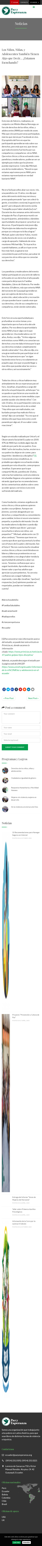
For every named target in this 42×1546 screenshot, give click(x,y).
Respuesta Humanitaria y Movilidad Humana (25, 789)
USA (4, 1517)
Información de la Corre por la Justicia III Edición (23, 1222)
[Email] (32, 689)
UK (3, 1520)
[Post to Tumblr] (16, 689)
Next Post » (33, 698)
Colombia (6, 1497)
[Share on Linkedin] (24, 689)
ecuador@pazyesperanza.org (18, 1455)
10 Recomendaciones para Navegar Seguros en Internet (26, 833)
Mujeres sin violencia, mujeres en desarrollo (23, 798)
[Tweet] (8, 689)
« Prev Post (9, 698)
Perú (4, 1488)
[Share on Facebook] (4, 689)
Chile (4, 1501)
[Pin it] (20, 689)
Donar (15, 2)
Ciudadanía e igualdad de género (23, 778)
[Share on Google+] (12, 689)
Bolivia (5, 1494)
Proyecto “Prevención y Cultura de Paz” (25, 1016)
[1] (35, 455)
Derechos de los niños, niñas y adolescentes (22, 769)
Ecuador (33, 2)
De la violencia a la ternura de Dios (24, 807)
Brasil (4, 1504)
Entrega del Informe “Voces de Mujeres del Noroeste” (24, 1198)
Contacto (24, 2)
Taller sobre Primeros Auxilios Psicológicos (24, 1210)
